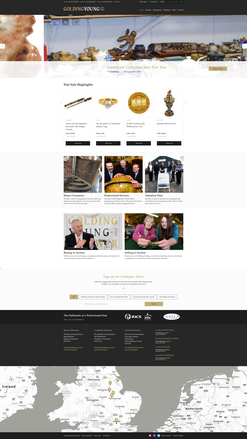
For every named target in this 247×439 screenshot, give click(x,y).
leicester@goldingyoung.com (162, 358)
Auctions (148, 10)
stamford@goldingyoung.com (163, 341)
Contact (180, 10)
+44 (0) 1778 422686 (73, 2)
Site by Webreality (166, 435)
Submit (153, 304)
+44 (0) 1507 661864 (160, 334)
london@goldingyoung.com (162, 349)
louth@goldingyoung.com (162, 333)
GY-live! (163, 2)
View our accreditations (74, 319)
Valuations (167, 10)
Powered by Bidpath (178, 435)
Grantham (82, 2)
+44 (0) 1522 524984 (106, 2)
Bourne (66, 2)
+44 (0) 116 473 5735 (160, 359)
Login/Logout (143, 2)
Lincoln (99, 2)
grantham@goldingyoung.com (104, 347)
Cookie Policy (106, 435)
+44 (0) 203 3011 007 (160, 351)
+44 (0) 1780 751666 (160, 343)
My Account (154, 2)
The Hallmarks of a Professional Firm (85, 315)
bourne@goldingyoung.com (73, 347)
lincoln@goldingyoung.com (134, 347)
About (174, 10)
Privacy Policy (97, 435)
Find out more (174, 69)
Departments (157, 10)
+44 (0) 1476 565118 (90, 2)
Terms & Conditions (87, 435)
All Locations (116, 2)
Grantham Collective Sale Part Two (93, 67)
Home (141, 10)
